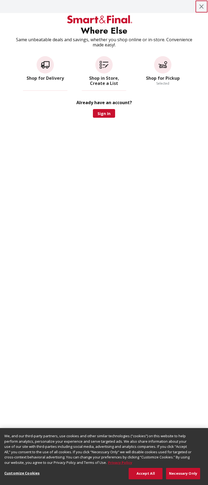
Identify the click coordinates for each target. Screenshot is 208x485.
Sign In (104, 113)
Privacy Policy (120, 462)
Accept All (145, 473)
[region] (104, 456)
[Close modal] (201, 6)
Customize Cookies (22, 473)
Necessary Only (183, 473)
